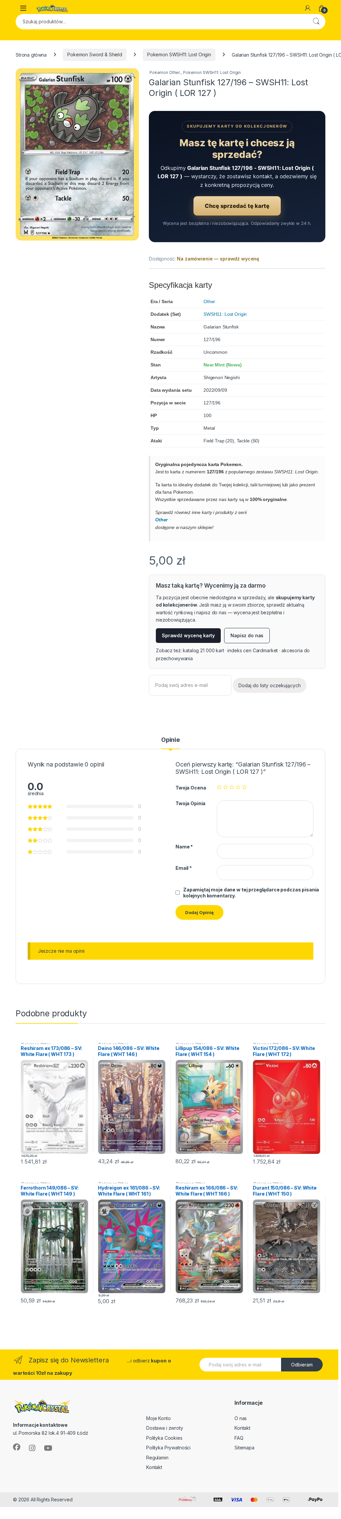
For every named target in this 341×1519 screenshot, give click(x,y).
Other (209, 301)
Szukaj (316, 21)
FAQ (238, 1438)
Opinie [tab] (170, 740)
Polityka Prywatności (168, 1447)
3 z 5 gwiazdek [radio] (231, 787)
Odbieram (302, 1364)
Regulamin (157, 1457)
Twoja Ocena (190, 787)
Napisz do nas (246, 635)
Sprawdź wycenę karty (188, 635)
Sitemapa (244, 1447)
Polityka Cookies (164, 1438)
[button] (133, 76)
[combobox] (161, 21)
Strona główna (31, 54)
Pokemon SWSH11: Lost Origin (179, 54)
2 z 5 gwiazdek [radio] (225, 787)
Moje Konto (158, 1418)
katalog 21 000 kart (203, 650)
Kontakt (154, 1467)
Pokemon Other (165, 72)
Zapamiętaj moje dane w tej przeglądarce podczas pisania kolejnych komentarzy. (251, 892)
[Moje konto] (307, 8)
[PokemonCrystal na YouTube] (48, 1448)
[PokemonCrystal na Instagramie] (32, 1448)
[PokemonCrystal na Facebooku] (16, 1447)
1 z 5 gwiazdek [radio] (219, 787)
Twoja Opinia (190, 803)
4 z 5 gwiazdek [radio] (238, 787)
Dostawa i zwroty (164, 1428)
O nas (240, 1418)
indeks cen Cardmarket (252, 650)
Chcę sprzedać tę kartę (237, 206)
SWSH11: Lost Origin (225, 314)
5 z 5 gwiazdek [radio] (244, 787)
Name (184, 846)
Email (183, 868)
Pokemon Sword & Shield (94, 54)
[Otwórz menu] (23, 8)
